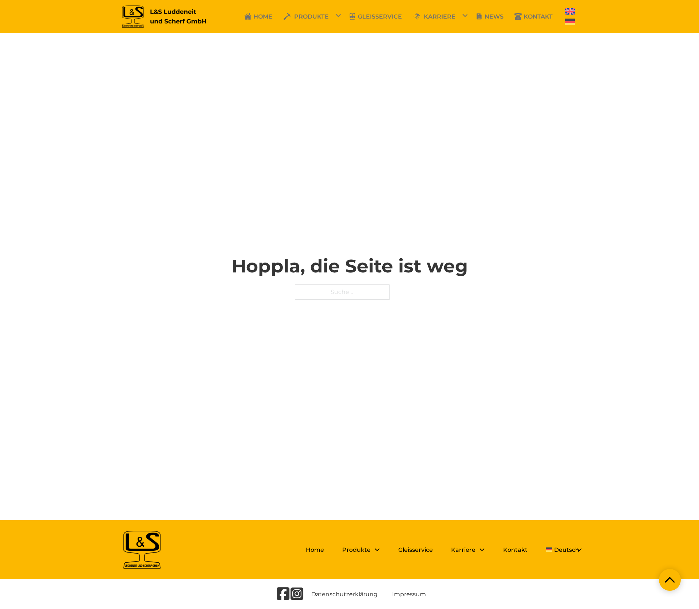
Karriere (439, 16)
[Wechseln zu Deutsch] (569, 22)
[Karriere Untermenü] (482, 550)
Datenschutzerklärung (344, 594)
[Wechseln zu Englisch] (569, 11)
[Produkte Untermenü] (377, 550)
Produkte (311, 16)
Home (315, 549)
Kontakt (515, 549)
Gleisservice (415, 549)
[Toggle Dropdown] (285, 16)
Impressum (409, 594)
